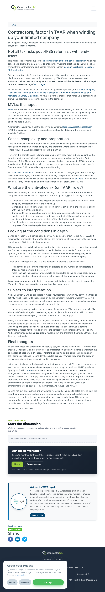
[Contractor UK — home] (52, 553)
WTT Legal (39, 84)
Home (13, 25)
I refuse (12, 582)
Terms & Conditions (74, 567)
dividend (79, 178)
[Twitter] (24, 539)
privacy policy (20, 575)
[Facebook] (10, 539)
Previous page (15, 526)
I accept (48, 582)
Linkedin (47, 559)
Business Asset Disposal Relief (77, 127)
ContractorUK (83, 574)
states (30, 370)
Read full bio (37, 515)
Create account (34, 464)
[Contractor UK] (22, 7)
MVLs (10, 109)
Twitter (58, 559)
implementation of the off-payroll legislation (64, 60)
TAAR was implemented (22, 172)
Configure (25, 582)
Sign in (17, 464)
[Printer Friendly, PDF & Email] (15, 529)
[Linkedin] (17, 539)
